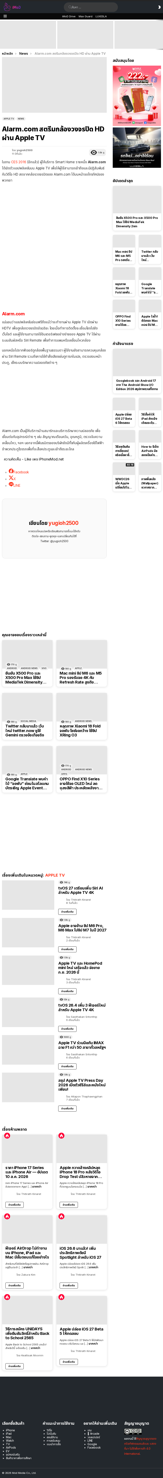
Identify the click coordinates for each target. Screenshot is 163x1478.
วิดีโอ (49, 1430)
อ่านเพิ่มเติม (67, 911)
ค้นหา (70, 7)
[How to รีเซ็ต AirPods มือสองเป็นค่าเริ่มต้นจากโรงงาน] (150, 436)
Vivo (44, 668)
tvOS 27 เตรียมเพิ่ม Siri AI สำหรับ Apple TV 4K (80, 890)
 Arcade (93, 1433)
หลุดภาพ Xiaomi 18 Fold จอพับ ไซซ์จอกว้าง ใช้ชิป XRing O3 (80, 730)
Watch (10, 1440)
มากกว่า (36, 1186)
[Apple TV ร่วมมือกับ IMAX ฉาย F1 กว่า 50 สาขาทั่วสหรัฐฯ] (28, 1049)
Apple (78, 668)
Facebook (94, 1447)
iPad (9, 1433)
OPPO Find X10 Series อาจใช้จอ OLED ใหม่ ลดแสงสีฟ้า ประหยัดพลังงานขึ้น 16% (80, 783)
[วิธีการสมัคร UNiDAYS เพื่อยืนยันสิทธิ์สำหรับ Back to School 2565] (27, 1310)
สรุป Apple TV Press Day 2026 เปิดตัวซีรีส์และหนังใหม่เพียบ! (81, 1085)
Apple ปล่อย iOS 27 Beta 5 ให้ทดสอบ (81, 1331)
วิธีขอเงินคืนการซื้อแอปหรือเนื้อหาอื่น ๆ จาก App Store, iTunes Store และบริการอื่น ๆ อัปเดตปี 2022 (123, 451)
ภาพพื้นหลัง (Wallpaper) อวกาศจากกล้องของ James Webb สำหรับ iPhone (150, 483)
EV (8, 1451)
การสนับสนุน (53, 1440)
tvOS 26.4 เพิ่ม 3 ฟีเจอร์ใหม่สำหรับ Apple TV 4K (81, 1007)
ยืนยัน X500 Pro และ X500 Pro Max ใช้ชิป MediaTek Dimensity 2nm (23, 678)
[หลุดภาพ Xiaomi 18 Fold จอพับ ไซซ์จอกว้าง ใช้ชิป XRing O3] (81, 707)
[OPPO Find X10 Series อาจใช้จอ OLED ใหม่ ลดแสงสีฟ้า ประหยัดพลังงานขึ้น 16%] (81, 760)
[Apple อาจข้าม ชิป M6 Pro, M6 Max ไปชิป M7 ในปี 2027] (28, 932)
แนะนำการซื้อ (54, 1444)
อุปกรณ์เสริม (13, 1454)
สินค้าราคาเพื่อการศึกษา (18, 1458)
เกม (89, 1430)
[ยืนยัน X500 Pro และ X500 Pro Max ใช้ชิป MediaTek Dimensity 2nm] (27, 654)
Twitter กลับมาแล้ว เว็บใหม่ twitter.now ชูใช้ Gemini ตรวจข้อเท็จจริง (24, 730)
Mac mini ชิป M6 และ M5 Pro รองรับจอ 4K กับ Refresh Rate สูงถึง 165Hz (81, 678)
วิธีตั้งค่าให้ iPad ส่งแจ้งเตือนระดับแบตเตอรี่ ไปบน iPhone (149, 419)
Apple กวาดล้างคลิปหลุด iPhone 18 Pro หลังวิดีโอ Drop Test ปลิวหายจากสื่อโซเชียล (81, 1172)
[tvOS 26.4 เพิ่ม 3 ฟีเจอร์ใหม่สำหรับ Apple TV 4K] (28, 1012)
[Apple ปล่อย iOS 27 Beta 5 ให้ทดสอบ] (81, 1310)
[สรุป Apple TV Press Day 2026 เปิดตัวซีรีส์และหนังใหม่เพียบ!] (28, 1087)
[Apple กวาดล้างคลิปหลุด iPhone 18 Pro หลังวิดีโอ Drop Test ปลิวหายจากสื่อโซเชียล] (81, 1149)
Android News (29, 668)
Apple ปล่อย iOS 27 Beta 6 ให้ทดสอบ (123, 419)
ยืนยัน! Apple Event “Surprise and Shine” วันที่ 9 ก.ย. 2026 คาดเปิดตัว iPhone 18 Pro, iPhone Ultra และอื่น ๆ (27, 41)
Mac (9, 1437)
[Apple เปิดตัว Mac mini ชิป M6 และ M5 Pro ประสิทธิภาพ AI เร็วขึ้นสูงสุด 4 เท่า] (85, 35)
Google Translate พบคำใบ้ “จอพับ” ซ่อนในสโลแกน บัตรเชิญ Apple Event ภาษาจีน (27, 783)
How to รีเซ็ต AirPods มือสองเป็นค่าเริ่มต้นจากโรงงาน (149, 451)
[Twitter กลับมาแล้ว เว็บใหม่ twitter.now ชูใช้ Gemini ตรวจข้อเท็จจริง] (27, 707)
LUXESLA (101, 16)
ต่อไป (161, 34)
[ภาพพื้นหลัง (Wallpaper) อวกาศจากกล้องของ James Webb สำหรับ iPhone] (150, 468)
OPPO (64, 774)
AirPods (11, 1447)
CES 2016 (18, 162)
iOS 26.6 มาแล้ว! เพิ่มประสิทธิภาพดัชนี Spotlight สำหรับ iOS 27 (80, 1253)
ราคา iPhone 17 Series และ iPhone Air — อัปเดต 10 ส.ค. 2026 (26, 1172)
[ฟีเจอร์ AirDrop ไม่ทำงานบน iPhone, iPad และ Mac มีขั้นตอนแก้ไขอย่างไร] (27, 1229)
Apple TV (55, 875)
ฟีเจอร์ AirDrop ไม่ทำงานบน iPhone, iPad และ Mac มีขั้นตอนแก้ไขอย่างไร (27, 1253)
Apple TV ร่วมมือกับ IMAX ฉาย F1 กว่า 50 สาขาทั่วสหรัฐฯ (82, 1045)
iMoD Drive (69, 16)
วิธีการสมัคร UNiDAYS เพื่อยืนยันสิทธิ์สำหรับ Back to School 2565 (27, 1333)
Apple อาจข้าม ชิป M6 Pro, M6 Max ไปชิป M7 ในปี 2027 (82, 928)
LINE (90, 1440)
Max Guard (85, 16)
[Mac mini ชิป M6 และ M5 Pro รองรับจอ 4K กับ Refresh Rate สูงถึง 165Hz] (81, 654)
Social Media (28, 721)
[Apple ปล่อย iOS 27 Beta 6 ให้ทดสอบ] (124, 404)
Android (12, 668)
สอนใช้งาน (52, 1437)
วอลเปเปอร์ (93, 1437)
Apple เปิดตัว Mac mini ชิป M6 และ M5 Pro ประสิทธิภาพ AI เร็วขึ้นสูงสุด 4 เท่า (85, 43)
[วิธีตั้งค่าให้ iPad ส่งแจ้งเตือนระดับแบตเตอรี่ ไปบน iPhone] (150, 404)
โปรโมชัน (51, 1433)
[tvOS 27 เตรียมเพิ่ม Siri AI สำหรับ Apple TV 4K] (28, 895)
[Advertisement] (54, 275)
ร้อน (7, 1136)
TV (8, 1444)
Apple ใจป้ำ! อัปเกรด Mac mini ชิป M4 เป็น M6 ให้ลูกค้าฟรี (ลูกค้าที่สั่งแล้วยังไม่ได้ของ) (149, 321)
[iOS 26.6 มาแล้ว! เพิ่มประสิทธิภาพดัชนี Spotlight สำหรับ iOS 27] (81, 1229)
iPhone (10, 1430)
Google (92, 1444)
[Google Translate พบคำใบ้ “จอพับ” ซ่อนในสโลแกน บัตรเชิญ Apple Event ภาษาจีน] (27, 760)
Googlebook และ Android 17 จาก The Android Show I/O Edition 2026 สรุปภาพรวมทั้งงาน (137, 385)
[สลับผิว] (159, 7)
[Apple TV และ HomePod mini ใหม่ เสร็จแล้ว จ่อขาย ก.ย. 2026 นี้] (28, 970)
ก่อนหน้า (2, 34)
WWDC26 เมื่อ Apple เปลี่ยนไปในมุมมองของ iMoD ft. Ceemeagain (124, 483)
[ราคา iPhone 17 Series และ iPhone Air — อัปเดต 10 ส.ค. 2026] (27, 1149)
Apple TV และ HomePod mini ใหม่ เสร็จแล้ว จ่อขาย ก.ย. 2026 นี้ (80, 968)
